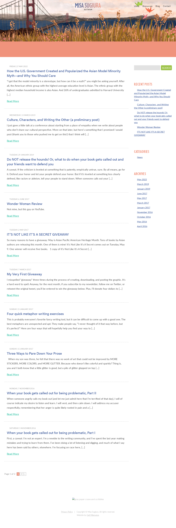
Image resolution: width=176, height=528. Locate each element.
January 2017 (143, 208)
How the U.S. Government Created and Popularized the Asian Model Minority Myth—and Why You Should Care (64, 73)
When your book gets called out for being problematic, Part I (51, 432)
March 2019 (143, 184)
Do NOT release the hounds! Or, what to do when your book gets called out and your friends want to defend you (65, 161)
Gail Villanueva (93, 515)
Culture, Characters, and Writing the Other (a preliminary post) (53, 119)
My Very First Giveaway (24, 274)
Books (26, 6)
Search (166, 67)
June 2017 (142, 194)
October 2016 (144, 217)
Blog (158, 6)
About (17, 6)
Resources (147, 6)
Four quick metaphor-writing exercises (35, 313)
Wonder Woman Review (24, 203)
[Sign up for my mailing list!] (97, 506)
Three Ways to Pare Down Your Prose (34, 353)
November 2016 (145, 212)
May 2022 (142, 179)
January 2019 (143, 189)
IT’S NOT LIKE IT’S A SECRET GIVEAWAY (38, 234)
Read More (13, 101)
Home (8, 6)
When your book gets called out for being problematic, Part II (51, 393)
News (140, 157)
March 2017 (143, 203)
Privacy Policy (67, 512)
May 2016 (142, 222)
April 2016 (142, 226)
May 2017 (142, 198)
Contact (166, 6)
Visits (136, 6)
